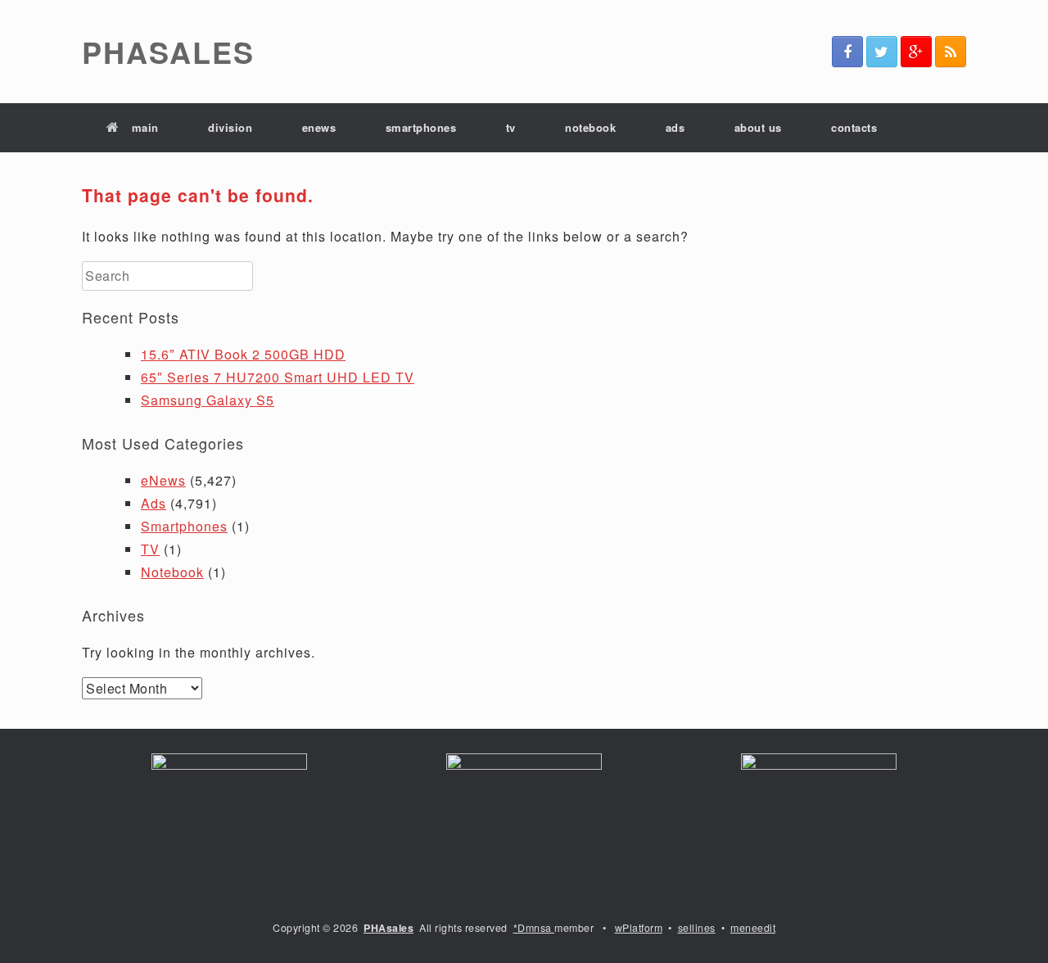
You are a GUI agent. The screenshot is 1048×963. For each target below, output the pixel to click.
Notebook (172, 572)
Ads (153, 503)
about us (758, 127)
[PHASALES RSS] (950, 51)
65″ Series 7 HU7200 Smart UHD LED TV (277, 377)
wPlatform (639, 927)
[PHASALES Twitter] (881, 51)
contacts (854, 127)
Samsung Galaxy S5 (207, 400)
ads (675, 127)
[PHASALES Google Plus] (916, 51)
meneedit (752, 927)
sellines (697, 927)
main (145, 127)
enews (319, 127)
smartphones (421, 127)
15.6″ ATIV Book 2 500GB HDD (243, 354)
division (230, 127)
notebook (590, 127)
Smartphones (184, 526)
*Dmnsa (534, 927)
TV (150, 549)
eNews (163, 480)
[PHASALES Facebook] (847, 51)
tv (511, 127)
